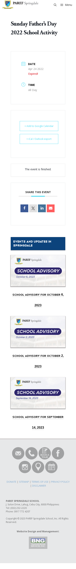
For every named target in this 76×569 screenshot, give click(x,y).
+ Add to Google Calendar (39, 126)
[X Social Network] (33, 208)
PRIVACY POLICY (60, 481)
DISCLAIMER (39, 485)
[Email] (51, 208)
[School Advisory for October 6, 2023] (38, 282)
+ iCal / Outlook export (39, 139)
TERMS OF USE (40, 481)
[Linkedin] (42, 208)
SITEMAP (24, 481)
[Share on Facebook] (24, 208)
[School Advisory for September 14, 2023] (38, 405)
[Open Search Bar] (55, 5)
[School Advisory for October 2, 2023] (38, 344)
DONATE (11, 481)
